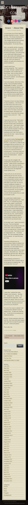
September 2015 (8, 435)
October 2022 (7, 405)
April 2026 (6, 370)
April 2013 (6, 472)
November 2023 (8, 398)
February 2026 (7, 372)
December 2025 (8, 374)
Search (5, 343)
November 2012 (8, 481)
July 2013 (6, 465)
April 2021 (6, 409)
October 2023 (7, 400)
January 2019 (7, 416)
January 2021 (7, 411)
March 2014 (7, 452)
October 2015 (7, 433)
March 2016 (7, 424)
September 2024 (8, 385)
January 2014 (7, 457)
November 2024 (8, 383)
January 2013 (7, 476)
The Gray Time (7, 358)
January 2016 (7, 429)
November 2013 (8, 461)
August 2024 (7, 387)
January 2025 (7, 381)
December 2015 (8, 431)
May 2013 (6, 470)
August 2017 (7, 422)
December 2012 (8, 478)
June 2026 (6, 366)
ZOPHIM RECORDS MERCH (11, 351)
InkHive (14, 501)
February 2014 (7, 455)
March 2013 (7, 474)
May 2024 (6, 392)
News (5, 491)
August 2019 (7, 413)
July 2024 (6, 390)
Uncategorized (7, 495)
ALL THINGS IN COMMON (10, 354)
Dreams (6, 486)
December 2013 (8, 459)
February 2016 (7, 426)
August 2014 (7, 442)
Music (5, 488)
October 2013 (7, 463)
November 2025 (8, 377)
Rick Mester (19, 30)
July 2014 (6, 444)
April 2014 (6, 450)
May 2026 (6, 368)
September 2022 (8, 407)
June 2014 (6, 446)
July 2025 (6, 379)
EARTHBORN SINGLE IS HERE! (11, 360)
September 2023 (8, 403)
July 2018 (6, 420)
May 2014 (6, 448)
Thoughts (14, 330)
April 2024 (6, 394)
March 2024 (7, 396)
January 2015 (7, 439)
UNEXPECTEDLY (8, 356)
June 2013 (6, 468)
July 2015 (6, 437)
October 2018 (7, 418)
